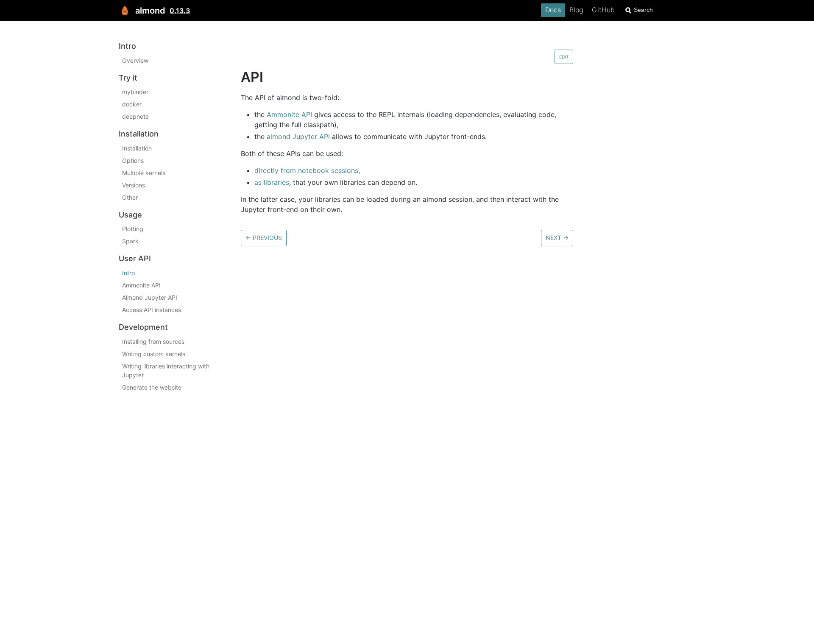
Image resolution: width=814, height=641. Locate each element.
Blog (576, 10)
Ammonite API (141, 285)
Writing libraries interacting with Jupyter (165, 370)
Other (130, 197)
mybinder (135, 91)
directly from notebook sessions (306, 170)
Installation (137, 148)
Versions (133, 185)
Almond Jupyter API (149, 297)
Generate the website (151, 387)
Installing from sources (153, 341)
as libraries (271, 182)
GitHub (603, 10)
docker (132, 104)
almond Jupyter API (298, 136)
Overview (135, 60)
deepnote (135, 116)
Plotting (132, 228)
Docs (553, 10)
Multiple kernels (143, 172)
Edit (564, 56)
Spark (130, 241)
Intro (128, 272)
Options (133, 160)
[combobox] (659, 9)
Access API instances (151, 309)
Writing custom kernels (153, 353)
